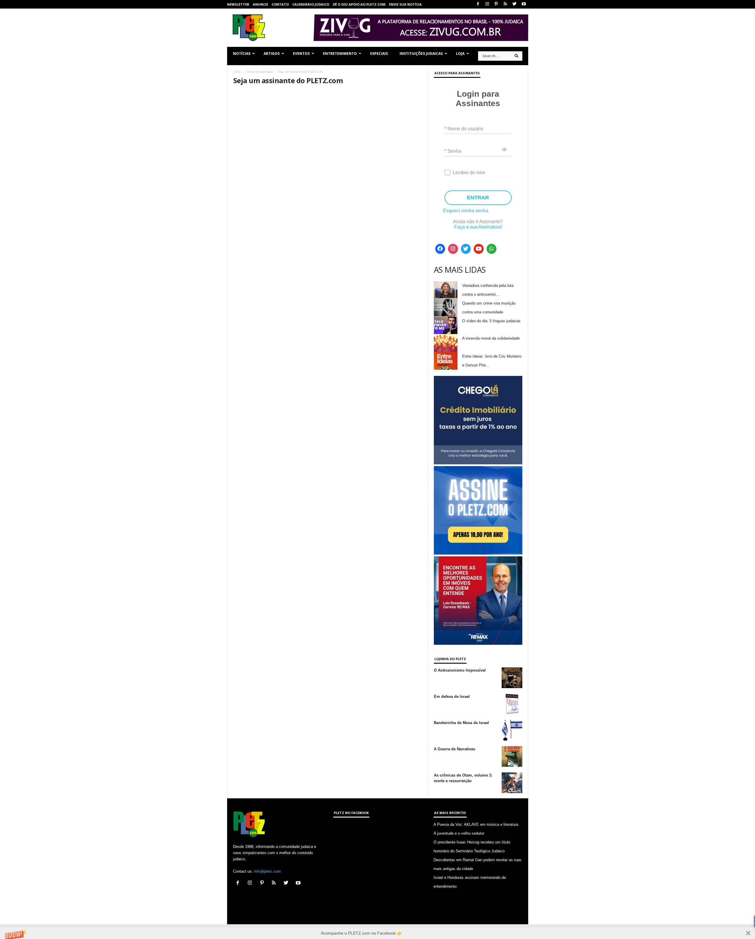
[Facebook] (478, 4)
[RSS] (505, 4)
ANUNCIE (260, 4)
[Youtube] (523, 4)
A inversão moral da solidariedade (491, 338)
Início (237, 72)
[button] (377, 933)
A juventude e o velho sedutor (459, 833)
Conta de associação (259, 72)
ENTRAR (478, 197)
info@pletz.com (267, 871)
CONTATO (280, 4)
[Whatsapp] (491, 248)
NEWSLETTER (238, 4)
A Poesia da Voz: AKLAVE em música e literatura (476, 824)
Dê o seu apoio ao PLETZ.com (359, 4)
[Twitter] (514, 4)
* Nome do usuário (463, 128)
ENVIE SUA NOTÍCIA (405, 4)
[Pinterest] (496, 4)
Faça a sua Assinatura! (478, 226)
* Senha (452, 151)
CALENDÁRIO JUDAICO (310, 4)
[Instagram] (487, 4)
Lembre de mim (469, 172)
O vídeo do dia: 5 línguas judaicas (491, 321)
